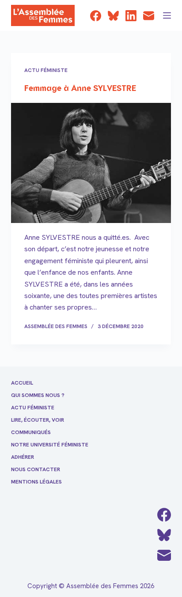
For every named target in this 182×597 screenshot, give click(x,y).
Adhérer (22, 457)
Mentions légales (36, 482)
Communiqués (31, 432)
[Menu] (167, 15)
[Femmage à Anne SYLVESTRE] (91, 163)
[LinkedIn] (130, 15)
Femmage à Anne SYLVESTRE (80, 89)
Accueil (22, 383)
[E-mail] (148, 15)
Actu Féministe (46, 70)
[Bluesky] (113, 15)
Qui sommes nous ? (37, 395)
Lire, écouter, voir (37, 420)
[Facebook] (95, 15)
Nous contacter (35, 469)
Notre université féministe (49, 445)
